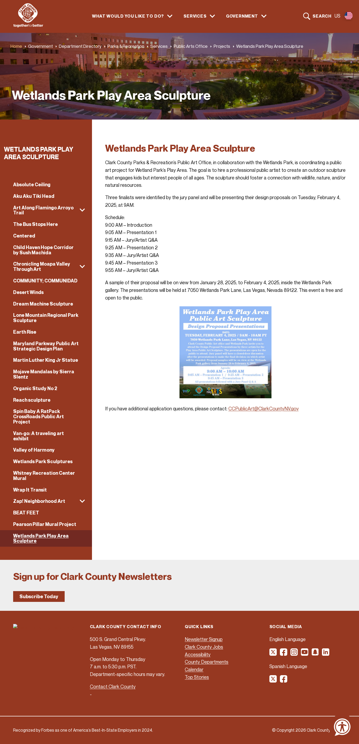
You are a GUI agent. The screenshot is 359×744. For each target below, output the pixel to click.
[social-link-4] (305, 654)
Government (40, 46)
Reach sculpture (31, 400)
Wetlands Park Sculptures (43, 461)
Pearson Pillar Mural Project (44, 524)
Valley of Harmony (34, 450)
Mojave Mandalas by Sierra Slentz (43, 374)
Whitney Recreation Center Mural (44, 475)
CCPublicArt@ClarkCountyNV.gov (263, 408)
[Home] (28, 26)
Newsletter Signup (204, 639)
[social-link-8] (284, 681)
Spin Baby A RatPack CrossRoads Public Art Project (38, 417)
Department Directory (80, 46)
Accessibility (198, 654)
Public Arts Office (191, 46)
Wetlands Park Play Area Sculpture (41, 538)
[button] (46, 210)
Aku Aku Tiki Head (33, 196)
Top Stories (197, 677)
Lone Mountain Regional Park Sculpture (45, 317)
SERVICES (194, 16)
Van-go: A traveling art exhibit (38, 436)
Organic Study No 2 (35, 388)
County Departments (206, 662)
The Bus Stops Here (35, 224)
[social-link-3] (294, 654)
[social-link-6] (326, 654)
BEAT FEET (26, 512)
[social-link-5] (315, 654)
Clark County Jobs (204, 647)
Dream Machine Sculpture (43, 304)
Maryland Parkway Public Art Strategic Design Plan (46, 346)
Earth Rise (24, 332)
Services (159, 46)
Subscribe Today (38, 596)
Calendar (194, 669)
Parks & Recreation (125, 46)
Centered (24, 236)
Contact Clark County (113, 686)
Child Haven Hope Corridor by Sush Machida (43, 250)
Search (321, 16)
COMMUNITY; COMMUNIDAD (45, 280)
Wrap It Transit (30, 490)
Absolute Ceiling (31, 184)
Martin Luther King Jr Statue (45, 360)
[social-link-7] (273, 681)
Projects (222, 46)
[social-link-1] (273, 654)
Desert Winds (28, 292)
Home (16, 46)
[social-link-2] (284, 654)
